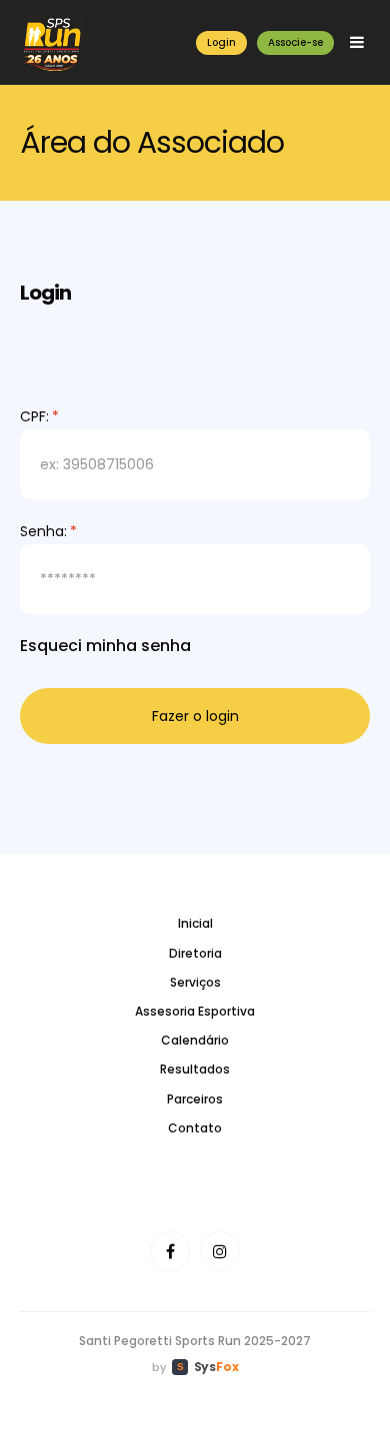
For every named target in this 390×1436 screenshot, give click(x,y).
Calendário (195, 1040)
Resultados (195, 1069)
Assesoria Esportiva (195, 1011)
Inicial (195, 923)
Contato (195, 1127)
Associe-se (295, 42)
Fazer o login (195, 716)
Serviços (195, 982)
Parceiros (195, 1098)
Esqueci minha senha (105, 645)
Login (221, 42)
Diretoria (195, 953)
